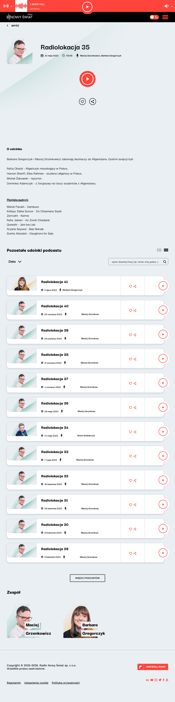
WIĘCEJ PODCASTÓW (87, 578)
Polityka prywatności (66, 682)
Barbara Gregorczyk (111, 55)
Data (12, 261)
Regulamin (14, 682)
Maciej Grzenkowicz (90, 55)
